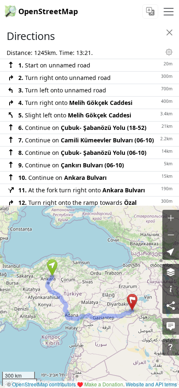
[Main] (168, 11)
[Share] (170, 305)
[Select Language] (150, 11)
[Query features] (170, 347)
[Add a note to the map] (170, 326)
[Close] (169, 32)
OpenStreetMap (48, 11)
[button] (52, 267)
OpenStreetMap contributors (44, 384)
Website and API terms (151, 384)
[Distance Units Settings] (169, 52)
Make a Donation (104, 384)
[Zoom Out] (170, 234)
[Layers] (170, 272)
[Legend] (170, 289)
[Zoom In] (170, 218)
